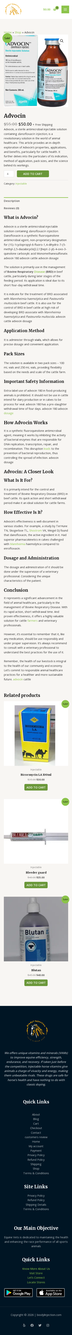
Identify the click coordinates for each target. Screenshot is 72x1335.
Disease (39, 271)
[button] (61, 40)
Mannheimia (17, 544)
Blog (36, 1119)
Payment (36, 1150)
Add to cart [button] (36, 787)
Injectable (21, 183)
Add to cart (32, 174)
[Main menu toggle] (65, 9)
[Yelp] (24, 1325)
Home (8, 32)
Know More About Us (36, 1269)
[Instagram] (47, 1325)
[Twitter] (39, 1325)
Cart (36, 1123)
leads (47, 448)
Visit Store (36, 1273)
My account (36, 1146)
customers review (36, 1137)
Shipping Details (36, 1204)
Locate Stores (36, 1282)
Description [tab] (12, 201)
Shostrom (35, 530)
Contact (36, 1132)
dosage (8, 413)
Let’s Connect (36, 1277)
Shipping (36, 1164)
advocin (18, 679)
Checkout (36, 1128)
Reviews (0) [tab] (11, 208)
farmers (32, 620)
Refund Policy (36, 1159)
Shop (18, 32)
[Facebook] (32, 1325)
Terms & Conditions (36, 1173)
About (36, 1114)
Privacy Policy (36, 1155)
